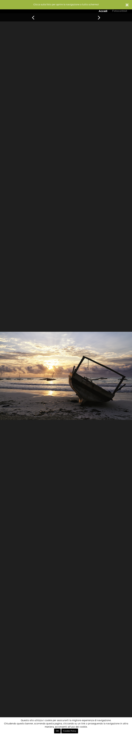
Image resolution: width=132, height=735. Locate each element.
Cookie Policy (69, 731)
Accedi (103, 11)
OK (57, 731)
